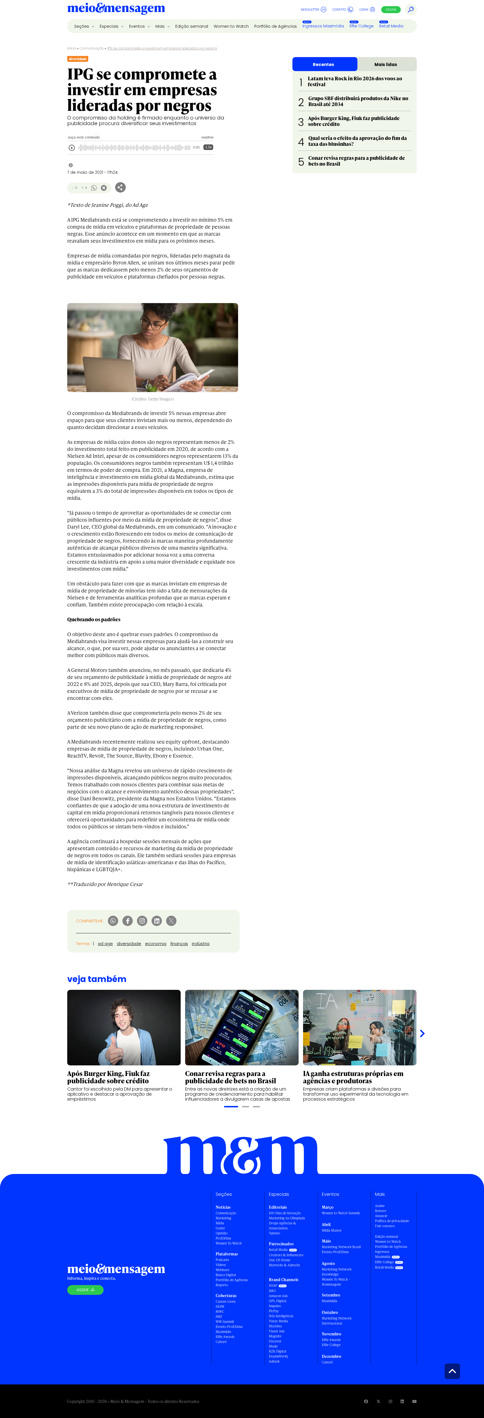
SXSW (220, 1306)
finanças (179, 943)
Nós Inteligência (281, 1316)
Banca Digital (226, 1274)
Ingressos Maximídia (323, 26)
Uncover (275, 1341)
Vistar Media (278, 1321)
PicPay (274, 1311)
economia (155, 943)
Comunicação (92, 48)
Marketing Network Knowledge (337, 1272)
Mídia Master (332, 1230)
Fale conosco (385, 1226)
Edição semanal (191, 26)
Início (71, 48)
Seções (82, 26)
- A (74, 187)
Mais (160, 26)
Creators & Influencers (286, 1255)
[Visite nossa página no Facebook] (366, 1401)
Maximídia (223, 1331)
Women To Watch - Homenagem (336, 1282)
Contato (339, 9)
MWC (220, 1311)
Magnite (275, 1336)
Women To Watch (229, 1243)
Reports (222, 1285)
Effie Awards (225, 1336)
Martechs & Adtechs (284, 1265)
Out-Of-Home (279, 1260)
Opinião (221, 1233)
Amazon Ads (278, 1295)
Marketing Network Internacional (337, 1321)
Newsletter (310, 9)
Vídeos (221, 1264)
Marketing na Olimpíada (287, 1218)
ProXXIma (223, 1238)
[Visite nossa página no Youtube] (414, 1401)
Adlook (274, 1361)
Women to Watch (231, 26)
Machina (275, 1326)
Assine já (85, 1290)
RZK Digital (277, 1351)
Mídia (220, 1223)
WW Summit (225, 1321)
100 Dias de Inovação (285, 1213)
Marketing (223, 1218)
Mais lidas (385, 64)
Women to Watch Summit (341, 1213)
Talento (274, 1233)
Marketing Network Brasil (341, 1246)
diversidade (129, 943)
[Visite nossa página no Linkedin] (402, 1401)
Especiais (110, 26)
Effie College (362, 26)
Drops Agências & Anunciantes (282, 1226)
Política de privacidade (392, 1220)
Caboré (221, 1341)
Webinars (222, 1269)
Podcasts (222, 1259)
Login (363, 9)
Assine (391, 9)
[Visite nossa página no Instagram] (390, 1401)
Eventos (137, 26)
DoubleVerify (278, 1356)
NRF (219, 1316)
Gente (220, 1228)
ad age (105, 943)
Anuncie (381, 1215)
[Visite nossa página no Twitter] (378, 1401)
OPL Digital (277, 1301)
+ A (84, 187)
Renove (380, 1210)
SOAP (273, 1285)
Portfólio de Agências (275, 26)
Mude (273, 1346)
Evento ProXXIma (229, 1326)
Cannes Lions (226, 1301)
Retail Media (391, 26)
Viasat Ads (277, 1331)
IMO (272, 1290)
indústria (201, 943)
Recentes (323, 64)
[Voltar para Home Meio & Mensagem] (116, 9)
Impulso (275, 1306)
